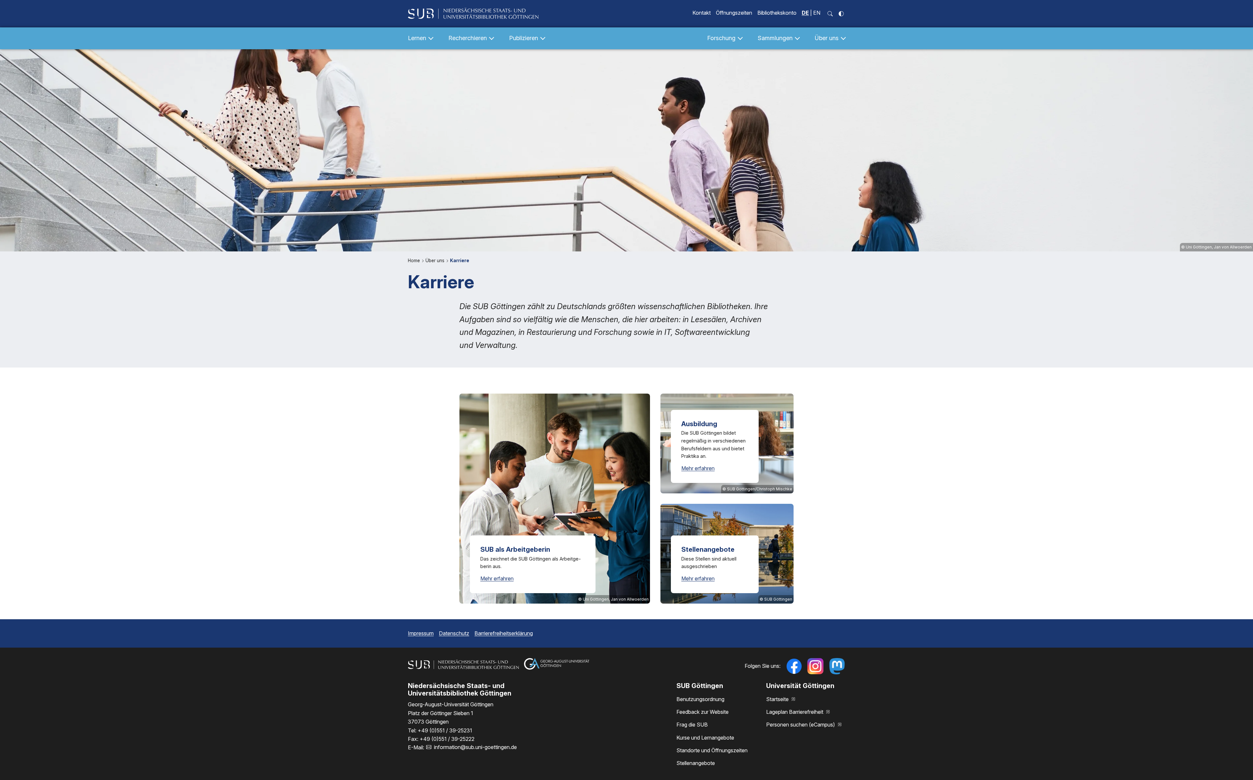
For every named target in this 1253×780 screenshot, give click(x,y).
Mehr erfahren (497, 578)
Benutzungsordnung (700, 699)
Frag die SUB (692, 724)
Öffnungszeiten (734, 12)
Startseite (778, 699)
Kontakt (701, 12)
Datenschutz (454, 633)
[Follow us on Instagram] (815, 666)
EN (816, 12)
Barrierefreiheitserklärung (503, 633)
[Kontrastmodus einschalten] (841, 14)
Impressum (421, 633)
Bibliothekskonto (777, 12)
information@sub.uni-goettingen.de (475, 747)
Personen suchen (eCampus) (801, 724)
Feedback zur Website (702, 712)
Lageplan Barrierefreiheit (795, 712)
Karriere (459, 260)
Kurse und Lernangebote (705, 737)
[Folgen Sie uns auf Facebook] (794, 666)
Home (414, 260)
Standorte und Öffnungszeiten (712, 750)
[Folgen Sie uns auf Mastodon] (837, 666)
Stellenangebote (695, 763)
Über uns (435, 260)
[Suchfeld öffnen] (830, 13)
